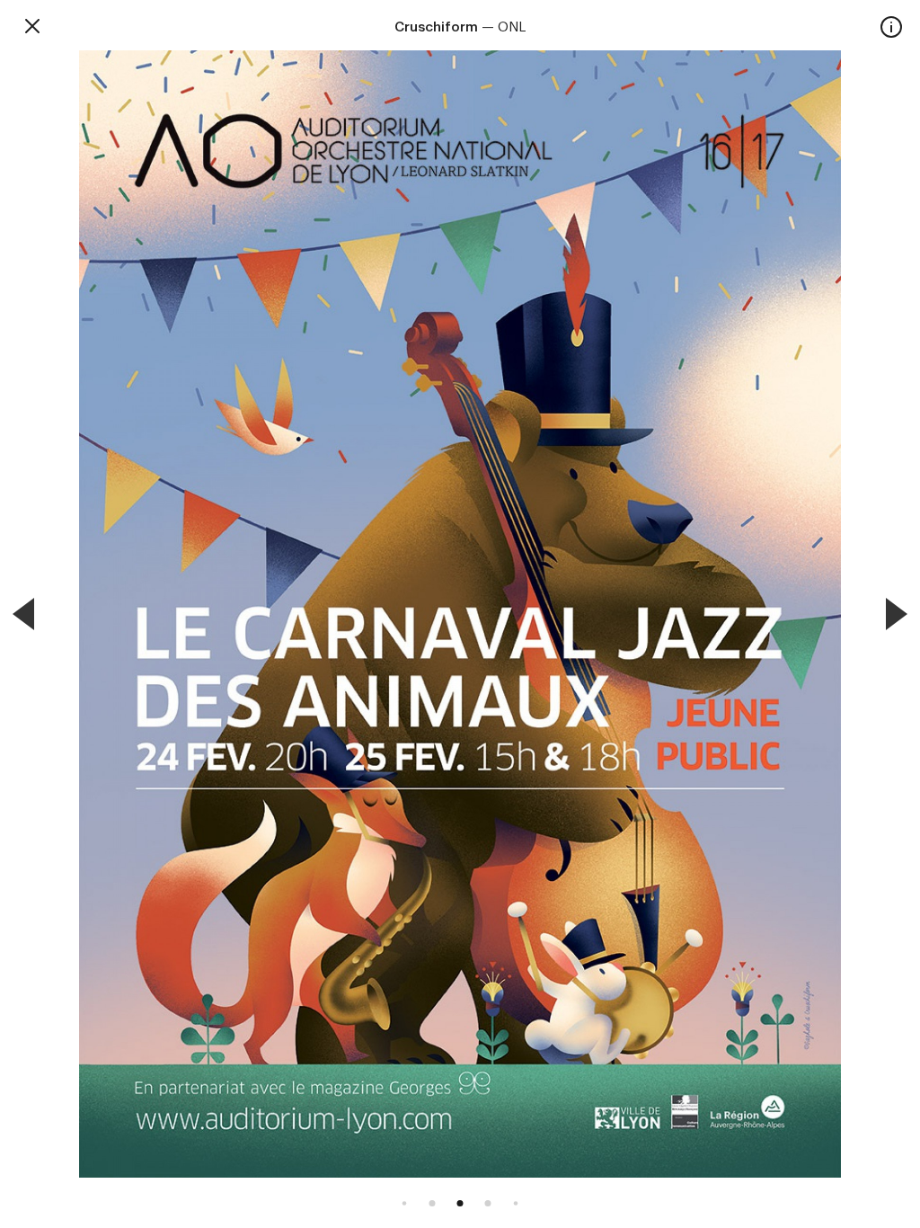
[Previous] (23, 614)
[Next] (896, 614)
